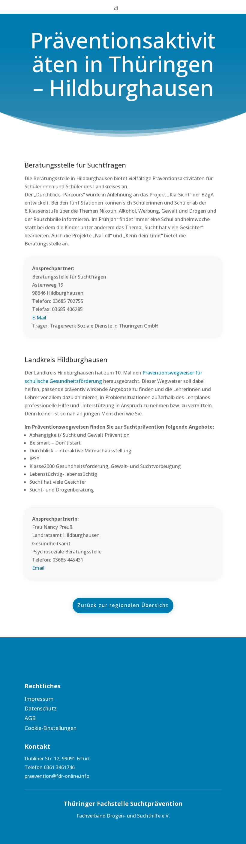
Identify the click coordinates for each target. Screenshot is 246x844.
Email (38, 568)
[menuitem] (71, 699)
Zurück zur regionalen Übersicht (123, 605)
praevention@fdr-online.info (57, 776)
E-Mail (39, 317)
